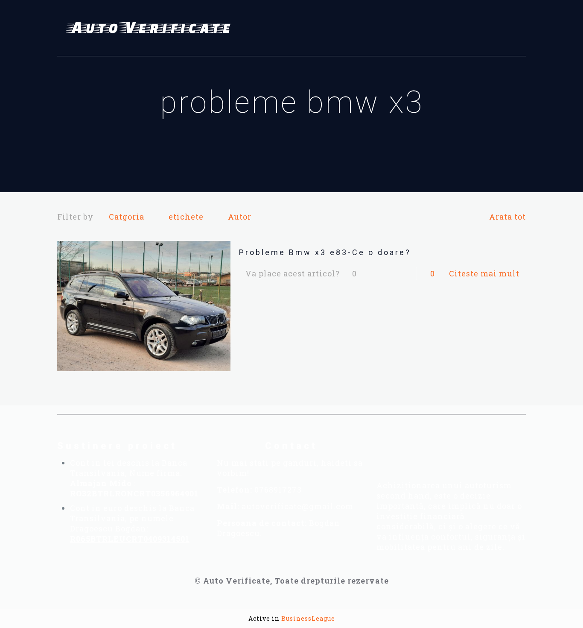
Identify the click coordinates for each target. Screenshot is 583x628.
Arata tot (507, 216)
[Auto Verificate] (151, 28)
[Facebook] (403, 452)
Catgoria (126, 216)
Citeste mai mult (484, 273)
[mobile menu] (514, 28)
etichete (186, 216)
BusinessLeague (308, 618)
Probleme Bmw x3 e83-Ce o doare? (325, 252)
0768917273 (278, 489)
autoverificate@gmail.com (297, 506)
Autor (239, 216)
